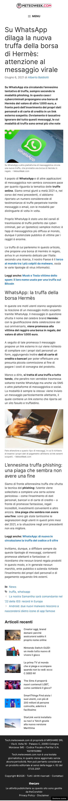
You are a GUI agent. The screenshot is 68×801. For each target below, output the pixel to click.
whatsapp (24, 591)
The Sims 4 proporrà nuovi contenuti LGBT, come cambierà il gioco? (38, 684)
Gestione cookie (59, 798)
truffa (12, 591)
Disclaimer (43, 795)
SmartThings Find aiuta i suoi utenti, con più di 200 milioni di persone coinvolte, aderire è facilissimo (38, 702)
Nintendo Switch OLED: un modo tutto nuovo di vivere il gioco (37, 651)
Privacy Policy (27, 795)
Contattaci (57, 775)
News (12, 586)
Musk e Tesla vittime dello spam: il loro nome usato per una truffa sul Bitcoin (33, 279)
